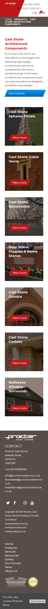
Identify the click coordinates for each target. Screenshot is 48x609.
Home (8, 19)
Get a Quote (17, 93)
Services (10, 552)
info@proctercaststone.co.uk (22, 475)
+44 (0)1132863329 (16, 469)
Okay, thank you (37, 601)
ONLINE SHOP (31, 4)
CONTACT (35, 8)
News (8, 567)
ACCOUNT (23, 8)
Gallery (9, 559)
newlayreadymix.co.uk (16, 523)
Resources (12, 556)
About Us (11, 571)
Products (21, 19)
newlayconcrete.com (15, 527)
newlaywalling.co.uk (15, 531)
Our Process (13, 563)
